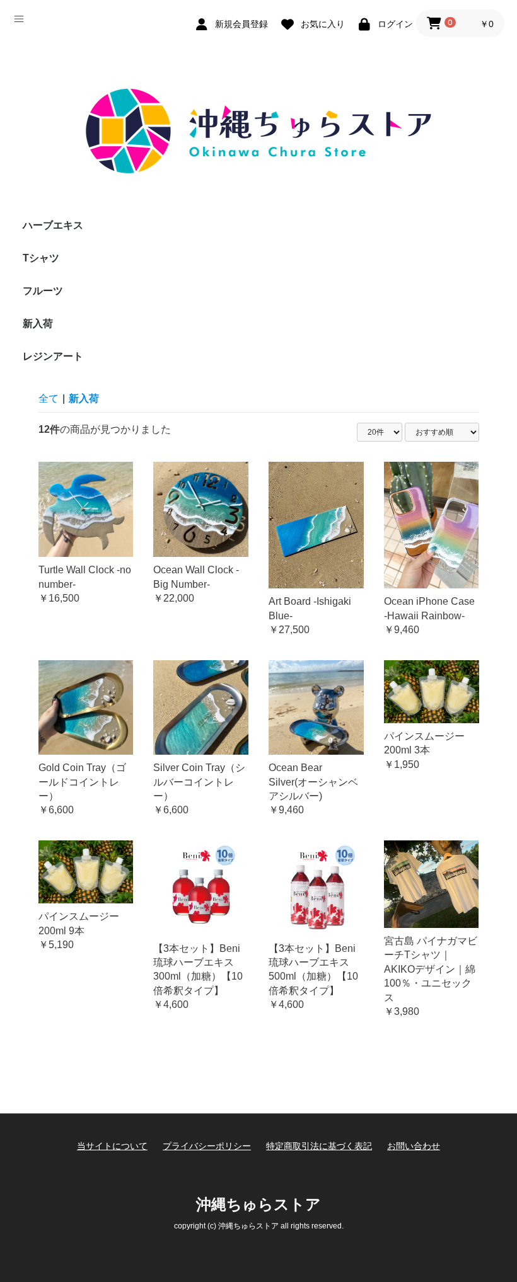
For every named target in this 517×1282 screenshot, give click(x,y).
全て (48, 398)
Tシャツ (41, 258)
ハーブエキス (53, 225)
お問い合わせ (413, 1146)
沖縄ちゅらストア (258, 1204)
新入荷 (38, 323)
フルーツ (43, 290)
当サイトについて (112, 1146)
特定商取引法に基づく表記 (319, 1146)
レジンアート (53, 356)
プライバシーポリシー (207, 1146)
